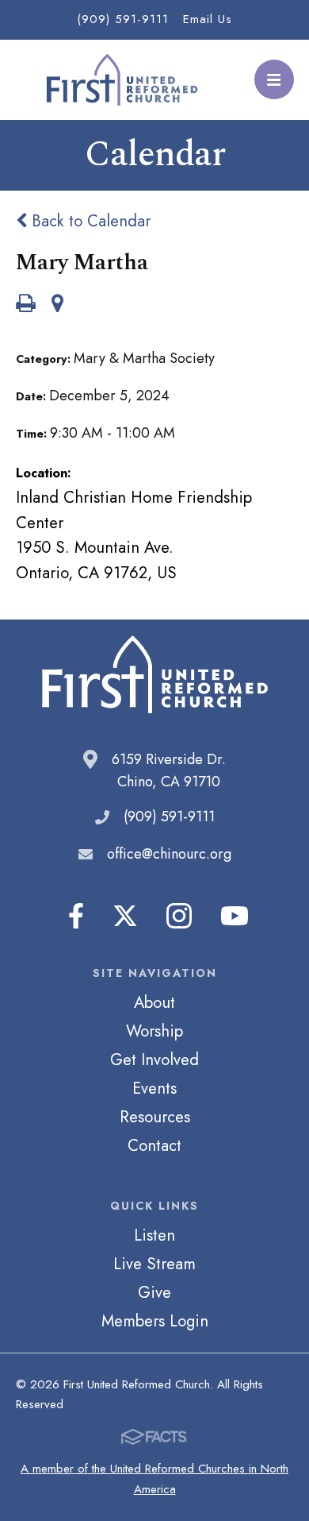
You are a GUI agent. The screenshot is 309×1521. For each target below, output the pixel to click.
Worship (154, 1031)
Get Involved (154, 1059)
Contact (154, 1145)
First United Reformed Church (121, 80)
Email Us (207, 19)
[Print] (25, 305)
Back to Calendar (89, 221)
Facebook (76, 915)
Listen (154, 1235)
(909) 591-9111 (123, 19)
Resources (155, 1117)
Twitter (125, 915)
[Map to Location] (57, 305)
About (154, 1002)
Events (154, 1088)
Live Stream (154, 1264)
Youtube (234, 915)
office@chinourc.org (169, 853)
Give (154, 1292)
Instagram (179, 915)
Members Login (154, 1321)
